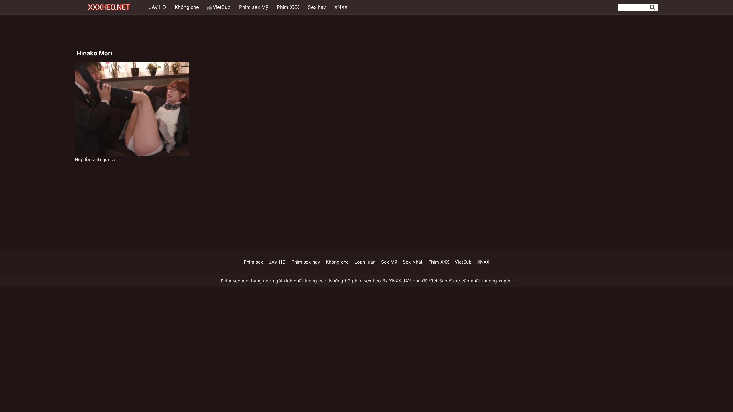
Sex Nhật (413, 262)
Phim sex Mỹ (253, 7)
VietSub (221, 7)
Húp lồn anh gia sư (95, 159)
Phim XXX (288, 7)
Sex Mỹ (389, 262)
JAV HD (157, 7)
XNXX (341, 7)
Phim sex (253, 262)
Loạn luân (364, 262)
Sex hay (317, 7)
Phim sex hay (305, 262)
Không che (187, 7)
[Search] (652, 7)
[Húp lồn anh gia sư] (132, 109)
